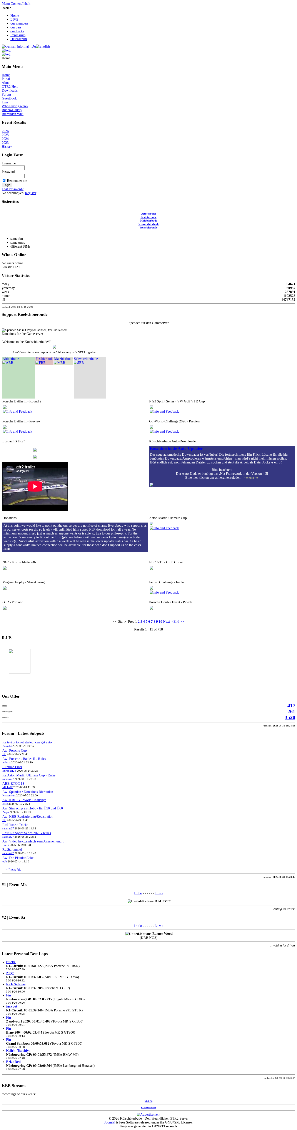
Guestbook (9, 98)
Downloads (10, 90)
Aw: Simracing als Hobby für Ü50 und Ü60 (32, 808)
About (6, 82)
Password (8, 172)
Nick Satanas (15, 984)
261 (291, 711)
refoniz (6, 762)
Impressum (17, 35)
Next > (168, 621)
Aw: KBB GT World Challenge (24, 800)
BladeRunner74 (148, 1107)
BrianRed (13, 1062)
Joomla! (109, 1122)
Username (9, 163)
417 (291, 705)
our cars (15, 27)
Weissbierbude (148, 227)
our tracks (17, 31)
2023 (5, 142)
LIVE (14, 19)
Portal (6, 79)
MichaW (7, 787)
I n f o (138, 893)
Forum (6, 94)
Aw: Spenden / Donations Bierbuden (27, 792)
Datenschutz (18, 39)
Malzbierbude (148, 220)
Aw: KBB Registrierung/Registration (27, 816)
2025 (5, 135)
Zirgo (5, 812)
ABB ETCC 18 (13, 783)
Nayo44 (7, 746)
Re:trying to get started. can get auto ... (28, 742)
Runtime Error (12, 767)
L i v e (159, 893)
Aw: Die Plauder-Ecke (17, 858)
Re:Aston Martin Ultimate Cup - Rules (28, 775)
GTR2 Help (10, 86)
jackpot (11, 1006)
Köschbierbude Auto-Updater (176, 448)
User (5, 102)
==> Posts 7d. (11, 870)
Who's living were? (15, 106)
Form (6, 548)
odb (4, 861)
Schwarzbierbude (148, 224)
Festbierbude (149, 217)
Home (14, 15)
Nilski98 (148, 1101)
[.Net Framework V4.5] (242, 477)
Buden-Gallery (12, 110)
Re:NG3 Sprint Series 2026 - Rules (26, 833)
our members (19, 23)
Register (30, 193)
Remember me (17, 180)
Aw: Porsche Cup (14, 750)
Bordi (5, 845)
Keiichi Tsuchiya (18, 1050)
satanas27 (8, 779)
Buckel (11, 962)
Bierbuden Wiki (12, 114)
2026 (5, 131)
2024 (5, 139)
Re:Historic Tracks (15, 825)
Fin (4, 754)
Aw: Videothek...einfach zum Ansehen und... (33, 841)
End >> (179, 621)
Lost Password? (12, 189)
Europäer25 (9, 770)
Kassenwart (9, 795)
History (7, 146)
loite (5, 803)
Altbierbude (148, 213)
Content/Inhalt (20, 3)
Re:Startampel (12, 849)
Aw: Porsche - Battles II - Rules (24, 759)
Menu (6, 3)
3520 (290, 717)
